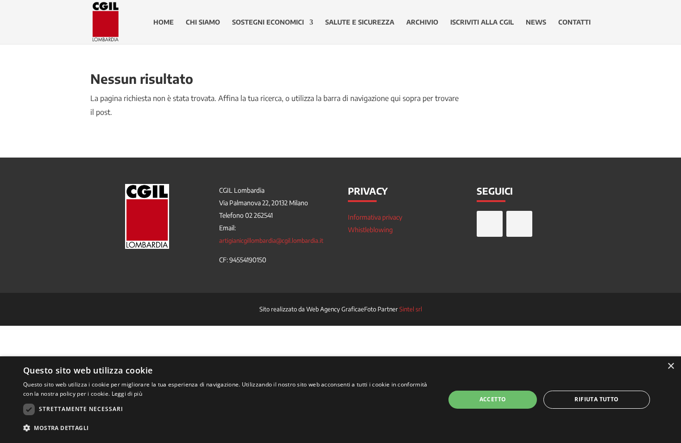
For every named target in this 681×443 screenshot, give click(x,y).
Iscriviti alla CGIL (482, 22)
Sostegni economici (268, 22)
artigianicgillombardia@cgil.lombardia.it (271, 240)
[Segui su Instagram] (519, 224)
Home (163, 22)
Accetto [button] (492, 399)
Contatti (574, 22)
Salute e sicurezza (359, 22)
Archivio (422, 22)
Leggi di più (127, 394)
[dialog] (340, 399)
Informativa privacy (375, 217)
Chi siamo (203, 22)
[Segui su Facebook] (490, 224)
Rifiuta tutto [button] (596, 399)
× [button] (670, 366)
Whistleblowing (370, 230)
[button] (228, 428)
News (536, 22)
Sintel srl (410, 309)
